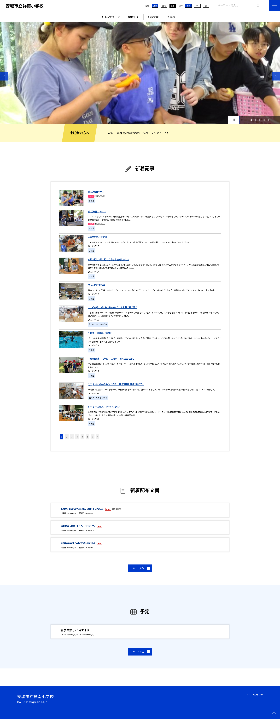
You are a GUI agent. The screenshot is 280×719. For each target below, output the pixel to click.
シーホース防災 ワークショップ (104, 406)
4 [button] (264, 120)
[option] (140, 73)
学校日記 (133, 17)
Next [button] (276, 76)
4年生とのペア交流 (97, 237)
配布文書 (152, 17)
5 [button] (268, 120)
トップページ (112, 17)
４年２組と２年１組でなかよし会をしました (108, 259)
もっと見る (138, 568)
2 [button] (255, 120)
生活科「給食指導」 (97, 285)
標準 (188, 5)
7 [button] (92, 436)
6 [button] (87, 436)
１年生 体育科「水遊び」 (100, 333)
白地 (164, 5)
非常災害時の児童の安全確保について (83, 509)
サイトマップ (256, 695)
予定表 (171, 17)
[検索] (257, 5)
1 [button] (251, 120)
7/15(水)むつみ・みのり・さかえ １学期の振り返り (112, 307)
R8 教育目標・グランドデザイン (78, 526)
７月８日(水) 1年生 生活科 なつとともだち (111, 358)
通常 (155, 5)
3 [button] (260, 120)
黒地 (172, 5)
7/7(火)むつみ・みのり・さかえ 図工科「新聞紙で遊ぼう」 (116, 384)
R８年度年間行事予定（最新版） (78, 543)
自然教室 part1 (97, 211)
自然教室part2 (96, 191)
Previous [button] (4, 76)
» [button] (97, 436)
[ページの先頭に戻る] (274, 713)
